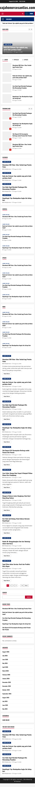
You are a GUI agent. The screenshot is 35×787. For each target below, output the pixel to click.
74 (22, 585)
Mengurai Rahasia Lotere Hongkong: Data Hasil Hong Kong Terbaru (16, 497)
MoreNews (27, 779)
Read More (7, 374)
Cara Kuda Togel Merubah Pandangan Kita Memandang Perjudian (6, 88)
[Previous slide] (29, 29)
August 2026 (5, 652)
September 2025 (6, 694)
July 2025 (4, 701)
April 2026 (5, 667)
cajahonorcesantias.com (17, 7)
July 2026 (5, 656)
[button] (2, 13)
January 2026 (6, 678)
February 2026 (6, 675)
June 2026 (5, 659)
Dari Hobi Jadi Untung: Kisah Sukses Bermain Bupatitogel (16, 520)
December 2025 (6, 682)
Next (26, 585)
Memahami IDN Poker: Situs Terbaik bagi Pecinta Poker (6, 67)
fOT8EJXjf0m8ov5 (9, 52)
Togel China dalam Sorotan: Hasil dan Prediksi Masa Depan (16, 565)
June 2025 (5, 705)
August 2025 (5, 698)
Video (31, 14)
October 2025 (6, 690)
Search (4, 592)
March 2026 (5, 671)
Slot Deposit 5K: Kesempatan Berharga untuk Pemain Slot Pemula (6, 126)
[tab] (7, 60)
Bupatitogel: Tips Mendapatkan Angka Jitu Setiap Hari (6, 98)
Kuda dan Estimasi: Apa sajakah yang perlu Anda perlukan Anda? (6, 77)
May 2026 (5, 663)
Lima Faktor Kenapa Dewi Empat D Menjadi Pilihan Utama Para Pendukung (17, 474)
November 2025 (6, 686)
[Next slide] (31, 29)
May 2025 (4, 709)
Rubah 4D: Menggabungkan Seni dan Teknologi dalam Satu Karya (16, 542)
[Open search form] (22, 13)
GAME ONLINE (7, 44)
